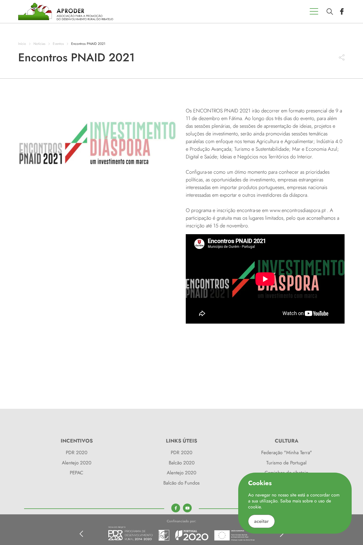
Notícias (39, 43)
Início (22, 43)
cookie (254, 507)
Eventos (59, 43)
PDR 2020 (76, 452)
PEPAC (76, 472)
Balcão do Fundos (181, 482)
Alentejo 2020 (76, 462)
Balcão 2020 (182, 462)
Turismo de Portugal (286, 462)
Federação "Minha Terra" (286, 452)
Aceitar (261, 521)
